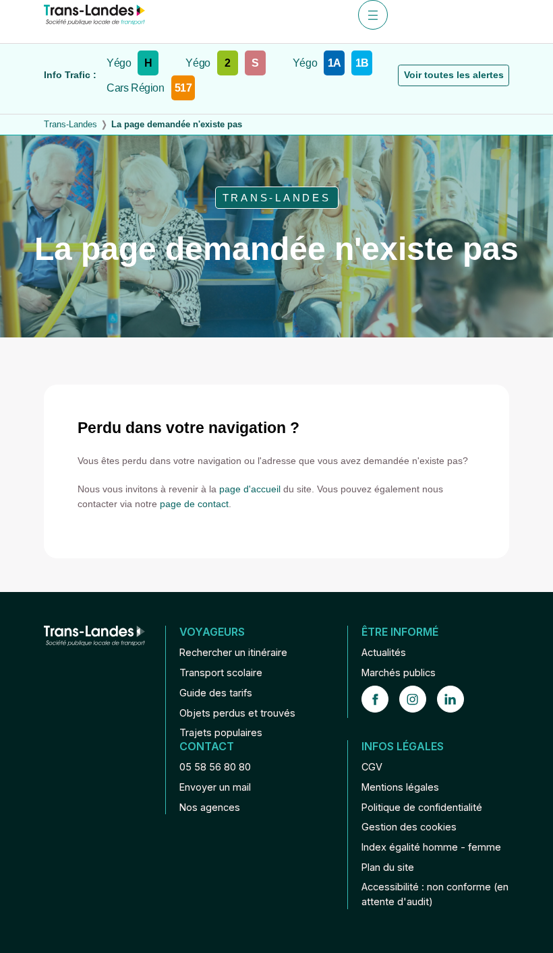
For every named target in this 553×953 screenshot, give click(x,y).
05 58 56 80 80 (215, 767)
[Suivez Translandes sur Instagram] (418, 699)
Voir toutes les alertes (454, 74)
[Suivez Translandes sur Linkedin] (456, 699)
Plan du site (387, 867)
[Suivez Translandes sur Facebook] (380, 699)
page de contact (194, 503)
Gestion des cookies (409, 826)
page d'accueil (250, 489)
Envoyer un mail (215, 787)
